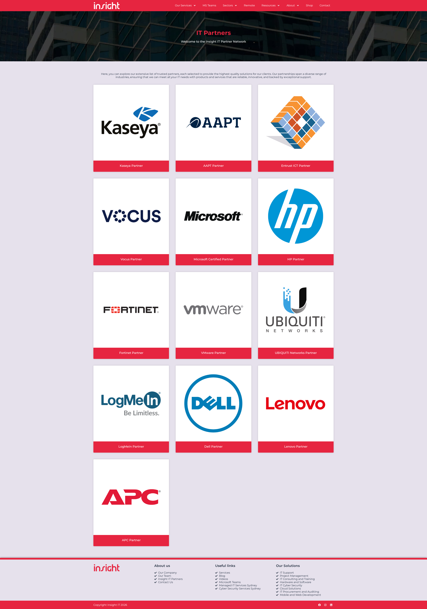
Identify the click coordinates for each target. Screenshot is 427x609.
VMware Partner (213, 353)
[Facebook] (319, 604)
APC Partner (131, 540)
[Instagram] (325, 604)
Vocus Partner (131, 259)
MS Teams (209, 5)
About (291, 5)
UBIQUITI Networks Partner (296, 353)
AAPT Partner (213, 166)
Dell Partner (213, 446)
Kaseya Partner (131, 166)
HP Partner (295, 259)
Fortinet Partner (131, 353)
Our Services (183, 5)
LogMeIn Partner (131, 446)
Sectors (228, 5)
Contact (325, 5)
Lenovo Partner (295, 446)
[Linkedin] (331, 604)
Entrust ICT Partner (295, 166)
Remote (249, 5)
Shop (309, 5)
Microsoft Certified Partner (213, 259)
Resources (269, 5)
